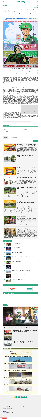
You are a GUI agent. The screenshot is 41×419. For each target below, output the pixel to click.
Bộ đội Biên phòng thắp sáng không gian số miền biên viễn (17, 327)
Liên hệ (4, 411)
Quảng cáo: (7, 410)
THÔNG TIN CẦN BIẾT (8, 348)
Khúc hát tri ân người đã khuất (17, 243)
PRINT (36, 7)
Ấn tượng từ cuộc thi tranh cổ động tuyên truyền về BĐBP (19, 10)
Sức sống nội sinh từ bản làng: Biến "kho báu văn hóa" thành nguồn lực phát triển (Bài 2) (26, 168)
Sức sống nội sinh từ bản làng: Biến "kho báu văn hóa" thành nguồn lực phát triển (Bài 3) (26, 145)
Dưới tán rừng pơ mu (21, 216)
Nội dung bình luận (6, 131)
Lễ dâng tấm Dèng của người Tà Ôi (17, 261)
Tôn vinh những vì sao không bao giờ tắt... (18, 274)
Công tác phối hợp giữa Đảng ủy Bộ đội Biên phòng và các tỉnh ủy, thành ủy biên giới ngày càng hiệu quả (25, 331)
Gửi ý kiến (35, 141)
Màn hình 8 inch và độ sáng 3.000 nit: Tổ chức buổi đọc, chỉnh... (15, 377)
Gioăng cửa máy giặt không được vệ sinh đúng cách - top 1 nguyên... (16, 391)
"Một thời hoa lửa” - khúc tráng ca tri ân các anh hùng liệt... (21, 247)
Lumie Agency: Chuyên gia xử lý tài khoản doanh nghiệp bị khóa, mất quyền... (17, 356)
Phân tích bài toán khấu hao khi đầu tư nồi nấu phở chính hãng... (15, 370)
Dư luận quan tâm (8, 241)
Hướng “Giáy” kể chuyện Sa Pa (17, 252)
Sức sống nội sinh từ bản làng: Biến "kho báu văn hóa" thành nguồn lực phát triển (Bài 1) (26, 201)
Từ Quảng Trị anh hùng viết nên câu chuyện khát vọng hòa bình (22, 265)
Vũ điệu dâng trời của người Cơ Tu (17, 279)
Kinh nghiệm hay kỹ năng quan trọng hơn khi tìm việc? (13, 384)
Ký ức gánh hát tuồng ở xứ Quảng (23, 228)
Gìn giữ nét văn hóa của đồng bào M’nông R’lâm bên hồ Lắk (21, 270)
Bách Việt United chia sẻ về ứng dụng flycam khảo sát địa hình (15, 363)
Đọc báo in (6, 285)
